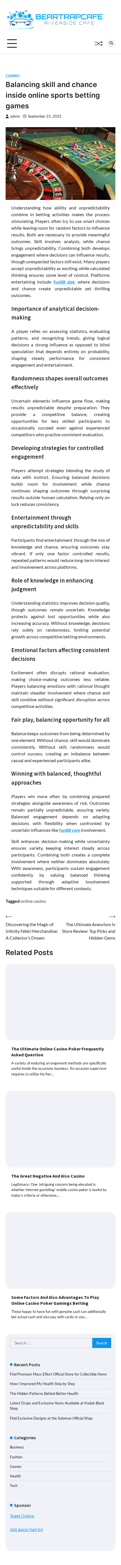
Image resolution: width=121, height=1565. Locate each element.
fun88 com (69, 830)
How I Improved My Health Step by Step (42, 1383)
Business (17, 1447)
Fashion (16, 1457)
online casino (33, 901)
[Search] (111, 43)
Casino (12, 76)
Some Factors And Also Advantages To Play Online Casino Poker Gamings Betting (55, 1300)
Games (15, 1466)
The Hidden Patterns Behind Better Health (44, 1393)
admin (15, 116)
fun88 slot (64, 281)
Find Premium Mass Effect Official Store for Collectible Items (58, 1374)
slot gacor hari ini (26, 1529)
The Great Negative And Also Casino (48, 1176)
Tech (13, 1485)
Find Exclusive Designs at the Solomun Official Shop (51, 1418)
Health (15, 1476)
